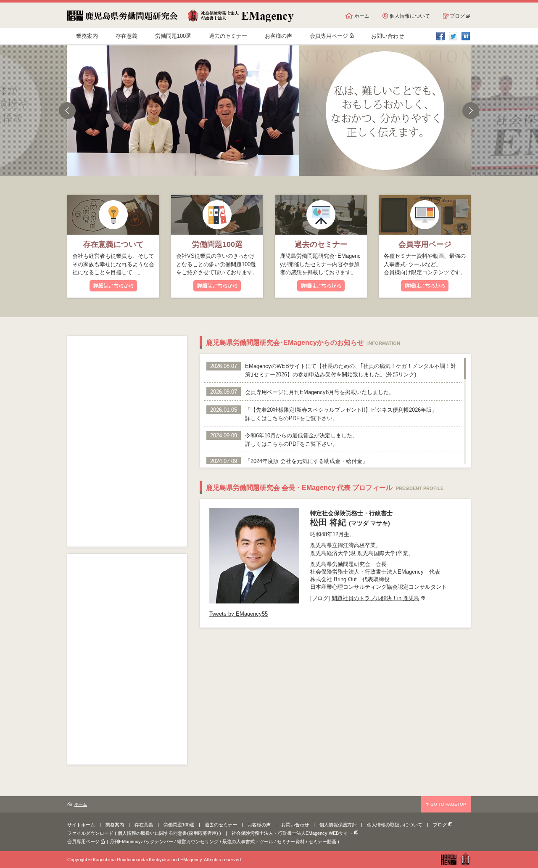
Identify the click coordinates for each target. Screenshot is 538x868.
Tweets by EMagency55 (238, 614)
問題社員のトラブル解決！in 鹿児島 (375, 598)
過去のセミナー (228, 36)
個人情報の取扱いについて (394, 824)
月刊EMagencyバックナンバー (141, 841)
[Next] (470, 110)
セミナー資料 (291, 841)
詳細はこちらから (113, 285)
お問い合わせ (387, 36)
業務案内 (87, 36)
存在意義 (126, 36)
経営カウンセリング (198, 841)
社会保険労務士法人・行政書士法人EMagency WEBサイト (292, 833)
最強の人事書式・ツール (247, 841)
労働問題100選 (173, 36)
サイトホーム (81, 824)
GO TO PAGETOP (448, 804)
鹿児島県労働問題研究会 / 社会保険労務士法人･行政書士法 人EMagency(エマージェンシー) (180, 15)
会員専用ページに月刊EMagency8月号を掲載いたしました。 (319, 392)
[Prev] (67, 110)
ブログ (457, 16)
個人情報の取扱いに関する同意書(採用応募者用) (168, 833)
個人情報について (410, 16)
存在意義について (113, 244)
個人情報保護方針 (337, 824)
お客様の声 (278, 36)
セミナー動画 (322, 841)
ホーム (361, 16)
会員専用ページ (329, 36)
